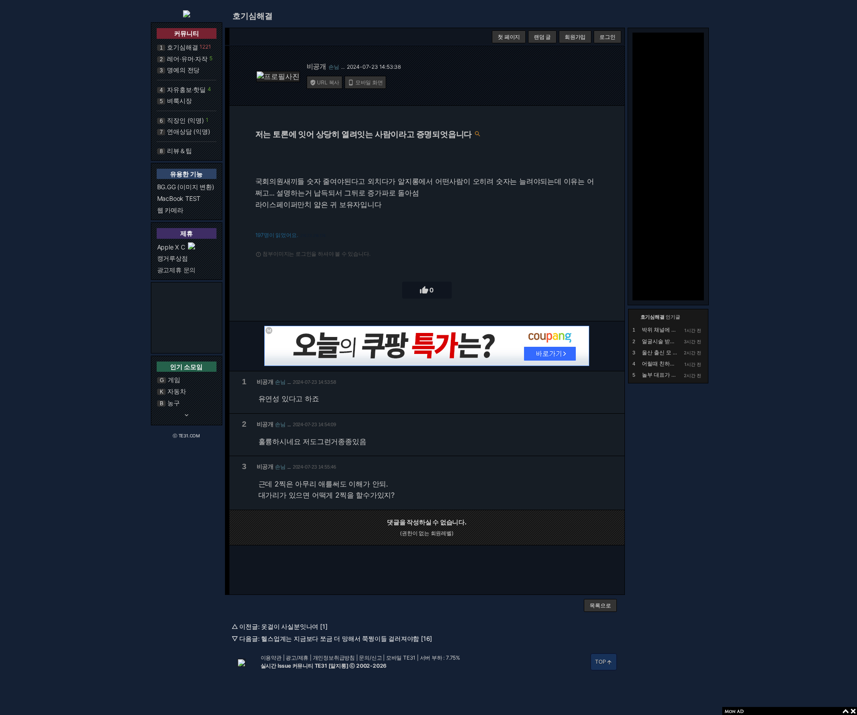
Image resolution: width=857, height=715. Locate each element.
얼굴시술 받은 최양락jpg (671, 341)
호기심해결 (182, 47)
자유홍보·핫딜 (186, 89)
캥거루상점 (172, 258)
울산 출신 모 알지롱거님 (670, 352)
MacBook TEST (179, 198)
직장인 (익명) (185, 120)
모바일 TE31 (401, 657)
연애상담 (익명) (188, 131)
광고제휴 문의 (176, 270)
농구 (173, 403)
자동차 (176, 391)
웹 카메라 (170, 210)
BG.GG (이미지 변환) (185, 187)
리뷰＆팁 (179, 150)
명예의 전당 (183, 70)
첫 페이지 (509, 36)
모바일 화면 (365, 82)
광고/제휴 (297, 657)
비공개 (316, 66)
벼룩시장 (179, 100)
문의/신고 (370, 657)
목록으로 (600, 605)
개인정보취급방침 (334, 657)
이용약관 (271, 657)
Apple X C (171, 247)
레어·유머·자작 (187, 58)
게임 (174, 379)
